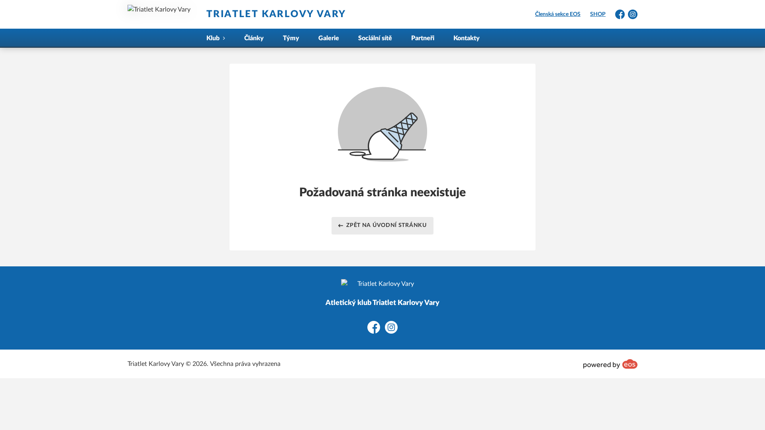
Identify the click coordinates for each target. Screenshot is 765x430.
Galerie (328, 38)
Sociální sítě (375, 38)
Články (254, 38)
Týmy (291, 38)
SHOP (598, 14)
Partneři (422, 38)
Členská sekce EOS (558, 14)
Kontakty (466, 38)
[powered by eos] (610, 364)
